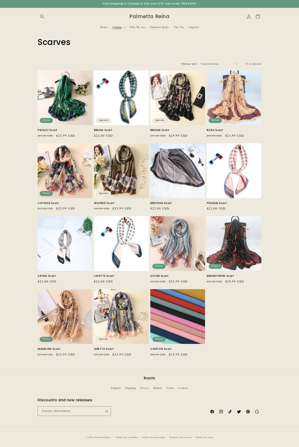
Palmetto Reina (103, 437)
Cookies (183, 387)
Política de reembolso (127, 437)
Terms (170, 387)
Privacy (144, 387)
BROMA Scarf (159, 130)
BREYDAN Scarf (161, 203)
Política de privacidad (153, 437)
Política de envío (204, 437)
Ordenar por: (189, 64)
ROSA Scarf (215, 130)
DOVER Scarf (159, 276)
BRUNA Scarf (103, 130)
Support (116, 387)
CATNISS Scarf (48, 203)
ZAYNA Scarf (47, 276)
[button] (42, 16)
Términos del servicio (180, 437)
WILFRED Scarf (104, 203)
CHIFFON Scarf (161, 349)
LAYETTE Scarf (104, 276)
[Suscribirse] (106, 411)
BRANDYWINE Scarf (220, 276)
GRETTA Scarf (104, 349)
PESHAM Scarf (217, 203)
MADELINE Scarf (49, 349)
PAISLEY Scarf (47, 130)
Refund (157, 387)
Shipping (130, 387)
